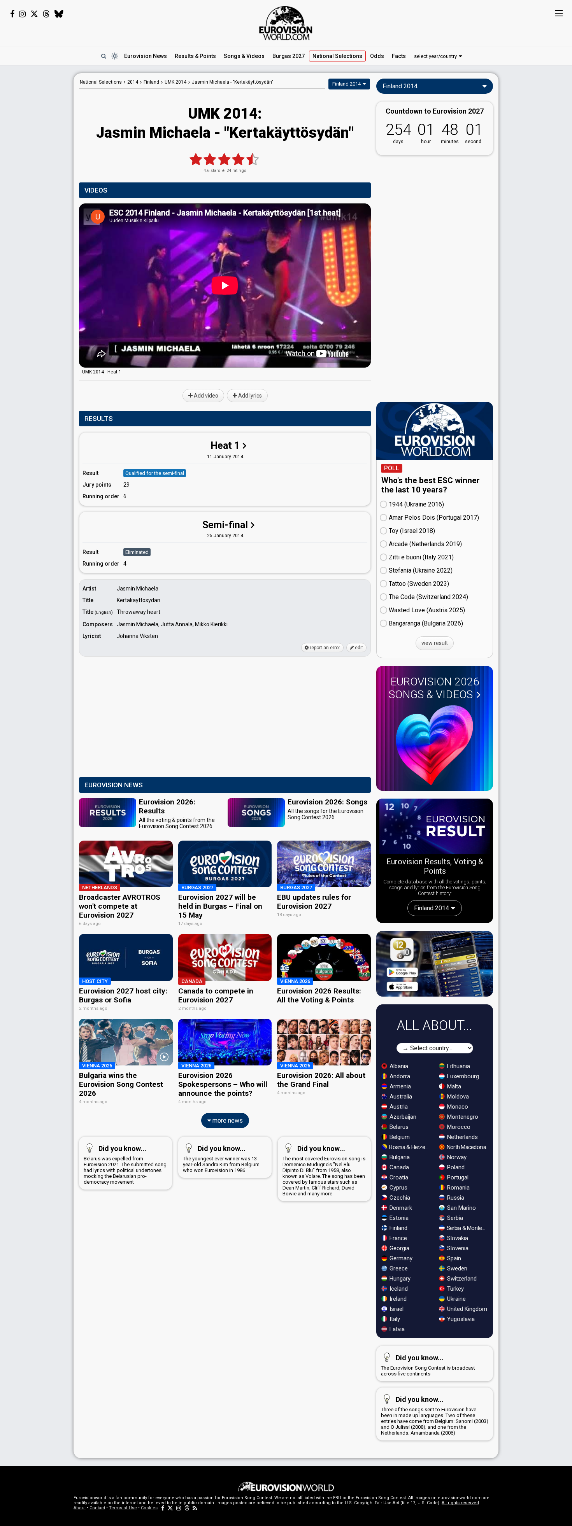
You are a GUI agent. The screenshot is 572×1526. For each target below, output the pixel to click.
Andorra (399, 1076)
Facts (399, 56)
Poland (455, 1167)
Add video (205, 395)
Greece (398, 1268)
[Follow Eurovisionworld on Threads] (46, 14)
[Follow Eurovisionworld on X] (34, 14)
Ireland (397, 1298)
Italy (394, 1319)
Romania (458, 1187)
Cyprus (397, 1187)
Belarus (398, 1126)
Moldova (457, 1096)
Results (195, 56)
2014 (132, 82)
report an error (324, 647)
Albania (398, 1066)
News (145, 56)
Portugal (457, 1177)
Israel (396, 1308)
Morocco (458, 1126)
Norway (456, 1157)
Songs (244, 56)
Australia (400, 1096)
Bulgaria (399, 1157)
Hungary (399, 1278)
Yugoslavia (460, 1319)
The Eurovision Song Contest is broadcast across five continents (428, 1365)
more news (227, 1120)
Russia (455, 1197)
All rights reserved (460, 1502)
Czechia (399, 1197)
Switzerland (461, 1278)
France (397, 1238)
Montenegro (462, 1116)
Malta (453, 1086)
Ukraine (456, 1298)
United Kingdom (466, 1308)
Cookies (149, 1507)
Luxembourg (462, 1076)
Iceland (398, 1288)
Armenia (399, 1086)
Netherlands (462, 1137)
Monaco (457, 1106)
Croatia (398, 1177)
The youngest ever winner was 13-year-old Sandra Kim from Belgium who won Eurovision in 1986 (221, 1158)
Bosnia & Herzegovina (410, 1147)
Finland (397, 1228)
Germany (400, 1258)
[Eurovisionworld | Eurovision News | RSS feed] (195, 1507)
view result (434, 643)
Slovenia (457, 1248)
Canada (398, 1167)
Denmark (400, 1207)
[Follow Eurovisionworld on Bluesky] (59, 14)
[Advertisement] (36, 190)
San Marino (461, 1207)
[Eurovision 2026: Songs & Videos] (435, 745)
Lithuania (458, 1066)
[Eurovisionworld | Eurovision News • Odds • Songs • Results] (285, 23)
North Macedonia (466, 1147)
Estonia (398, 1217)
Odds (377, 56)
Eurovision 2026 (434, 688)
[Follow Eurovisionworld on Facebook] (12, 14)
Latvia (396, 1329)
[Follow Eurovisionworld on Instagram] (22, 14)
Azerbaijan (402, 1116)
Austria (398, 1106)
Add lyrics (249, 395)
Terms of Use (123, 1507)
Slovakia (457, 1238)
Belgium (399, 1137)
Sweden (456, 1268)
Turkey (455, 1288)
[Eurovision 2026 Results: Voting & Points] (434, 828)
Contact (97, 1507)
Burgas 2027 (288, 56)
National (337, 56)
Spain (453, 1258)
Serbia (454, 1217)
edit (358, 647)
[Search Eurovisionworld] (103, 56)
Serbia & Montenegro (468, 1228)
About (80, 1507)
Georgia (398, 1248)
